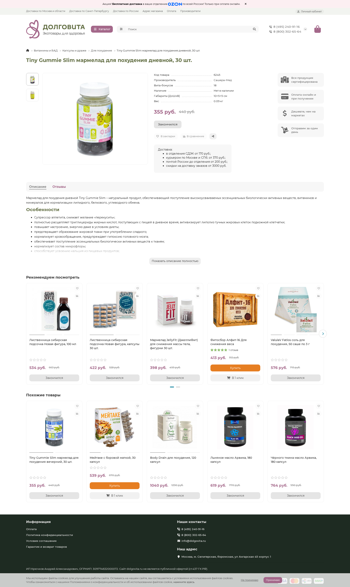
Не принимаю (249, 580)
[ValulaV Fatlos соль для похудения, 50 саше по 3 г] (296, 309)
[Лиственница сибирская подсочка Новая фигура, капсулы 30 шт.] (115, 309)
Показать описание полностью (175, 261)
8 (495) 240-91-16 (286, 27)
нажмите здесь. (184, 582)
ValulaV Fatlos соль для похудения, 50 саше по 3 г (290, 342)
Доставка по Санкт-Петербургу (89, 11)
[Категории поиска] (121, 29)
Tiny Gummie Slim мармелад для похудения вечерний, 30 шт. (54, 460)
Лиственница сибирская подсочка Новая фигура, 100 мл (52, 342)
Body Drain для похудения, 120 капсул (173, 460)
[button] (27, 334)
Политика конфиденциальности (49, 535)
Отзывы (59, 187)
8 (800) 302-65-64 (287, 31)
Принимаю (273, 580)
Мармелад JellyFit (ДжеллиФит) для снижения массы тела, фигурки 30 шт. (174, 344)
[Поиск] (254, 29)
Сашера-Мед (223, 80)
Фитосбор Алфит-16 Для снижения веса (228, 342)
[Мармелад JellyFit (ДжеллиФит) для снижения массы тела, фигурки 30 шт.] (175, 309)
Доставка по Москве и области (45, 11)
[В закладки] (77, 288)
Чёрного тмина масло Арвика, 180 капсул (294, 460)
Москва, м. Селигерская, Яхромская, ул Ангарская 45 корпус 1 (226, 556)
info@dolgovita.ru (193, 540)
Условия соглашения (41, 540)
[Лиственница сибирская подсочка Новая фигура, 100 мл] (54, 309)
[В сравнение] (77, 296)
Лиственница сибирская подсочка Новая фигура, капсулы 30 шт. (114, 344)
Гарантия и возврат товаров (46, 546)
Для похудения (101, 50)
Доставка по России (126, 11)
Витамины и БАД (46, 50)
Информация (38, 522)
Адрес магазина (153, 11)
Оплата (171, 11)
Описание (37, 187)
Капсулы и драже (74, 50)
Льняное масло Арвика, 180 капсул (231, 460)
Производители (190, 11)
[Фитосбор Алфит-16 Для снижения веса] (235, 309)
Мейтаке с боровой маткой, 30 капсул (113, 460)
